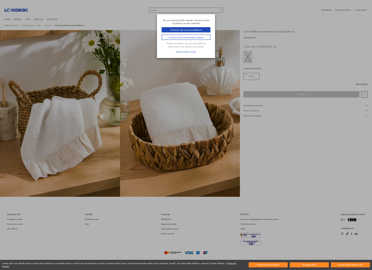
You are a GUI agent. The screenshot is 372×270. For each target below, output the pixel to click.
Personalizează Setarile (268, 265)
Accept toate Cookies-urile (350, 265)
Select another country (186, 51)
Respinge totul (309, 265)
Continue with (186, 29)
